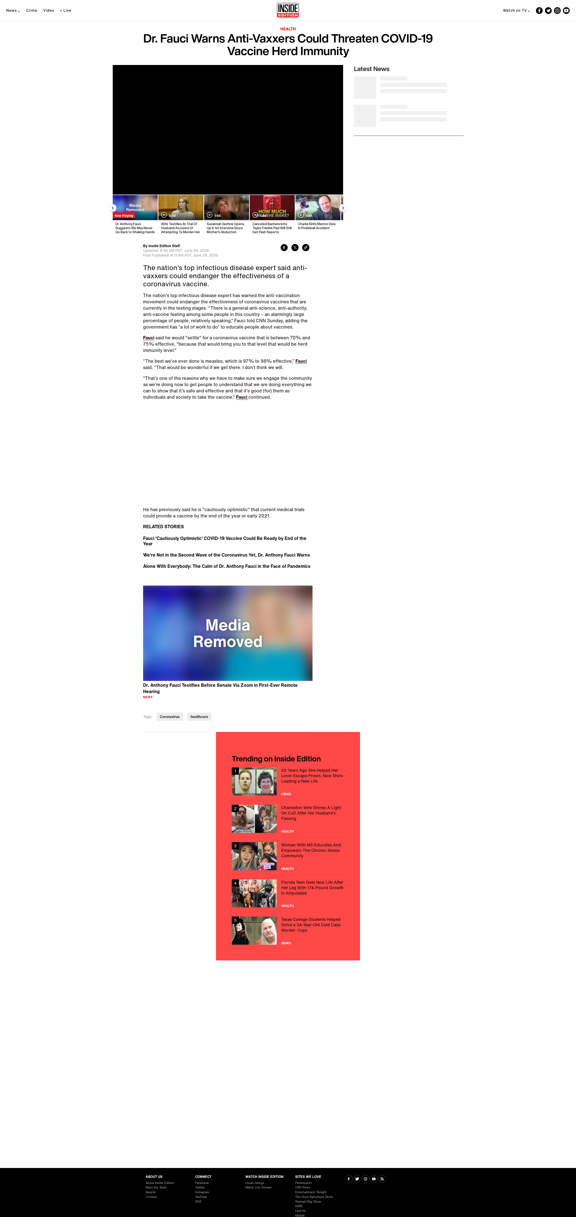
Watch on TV (515, 10)
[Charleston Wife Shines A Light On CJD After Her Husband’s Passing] (288, 819)
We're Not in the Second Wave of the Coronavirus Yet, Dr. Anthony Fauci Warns (226, 555)
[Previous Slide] (113, 208)
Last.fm (300, 1211)
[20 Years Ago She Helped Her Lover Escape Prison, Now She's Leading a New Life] (288, 781)
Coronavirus (170, 716)
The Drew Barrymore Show (314, 1197)
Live (67, 10)
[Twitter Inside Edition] (548, 10)
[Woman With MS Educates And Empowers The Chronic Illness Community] (288, 856)
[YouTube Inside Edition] (566, 10)
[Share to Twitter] (295, 248)
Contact (151, 1197)
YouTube (201, 1197)
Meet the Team (156, 1187)
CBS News (302, 1187)
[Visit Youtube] (374, 1179)
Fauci (148, 337)
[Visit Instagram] (365, 1179)
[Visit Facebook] (349, 1179)
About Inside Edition (160, 1183)
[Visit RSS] (382, 1179)
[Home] (288, 10)
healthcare (199, 716)
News (11, 10)
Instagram (202, 1192)
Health (288, 29)
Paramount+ (303, 1183)
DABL (299, 1206)
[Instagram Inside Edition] (557, 10)
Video (48, 10)
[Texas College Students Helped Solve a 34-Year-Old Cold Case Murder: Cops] (288, 931)
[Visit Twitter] (357, 1179)
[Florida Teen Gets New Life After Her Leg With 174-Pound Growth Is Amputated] (288, 893)
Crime (31, 10)
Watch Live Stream (258, 1187)
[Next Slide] (343, 208)
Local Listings (254, 1183)
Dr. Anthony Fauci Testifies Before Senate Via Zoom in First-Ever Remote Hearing (220, 688)
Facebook (202, 1183)
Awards (151, 1192)
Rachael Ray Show (308, 1201)
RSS (198, 1201)
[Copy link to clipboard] (306, 248)
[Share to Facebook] (284, 248)
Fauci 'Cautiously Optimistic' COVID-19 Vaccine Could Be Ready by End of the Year (224, 541)
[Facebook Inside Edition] (539, 10)
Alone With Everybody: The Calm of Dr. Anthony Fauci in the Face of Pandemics (226, 566)
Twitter (200, 1187)
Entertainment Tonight (311, 1192)
